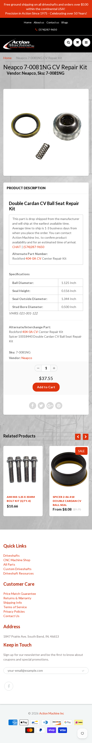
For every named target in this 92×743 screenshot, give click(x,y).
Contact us (52, 22)
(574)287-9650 (48, 29)
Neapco (26, 358)
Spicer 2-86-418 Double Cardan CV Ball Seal (67, 501)
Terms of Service (15, 607)
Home (27, 22)
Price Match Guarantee (19, 593)
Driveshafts (11, 555)
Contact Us (11, 616)
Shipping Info (12, 602)
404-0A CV (33, 258)
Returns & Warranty (17, 598)
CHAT (16, 247)
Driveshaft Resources (18, 573)
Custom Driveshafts (17, 569)
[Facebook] (8, 686)
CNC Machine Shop (16, 560)
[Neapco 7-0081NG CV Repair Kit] (46, 131)
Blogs (64, 22)
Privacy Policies (14, 611)
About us (39, 22)
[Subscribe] (83, 670)
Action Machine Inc (51, 713)
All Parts (9, 564)
